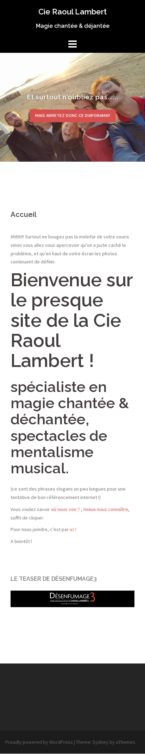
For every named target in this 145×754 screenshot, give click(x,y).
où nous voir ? (65, 509)
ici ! (73, 529)
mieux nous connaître (105, 509)
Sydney (100, 742)
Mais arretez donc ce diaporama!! (72, 115)
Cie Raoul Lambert (72, 11)
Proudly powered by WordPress (39, 742)
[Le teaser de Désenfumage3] (72, 598)
